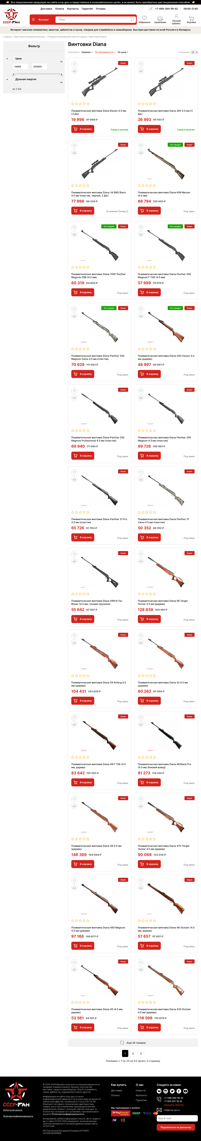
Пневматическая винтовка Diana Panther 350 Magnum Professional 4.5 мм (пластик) (97, 439)
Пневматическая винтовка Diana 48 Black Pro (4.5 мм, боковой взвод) (164, 766)
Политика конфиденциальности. (68, 1114)
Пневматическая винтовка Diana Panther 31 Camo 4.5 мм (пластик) (163, 521)
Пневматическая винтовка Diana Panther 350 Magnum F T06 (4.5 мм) (164, 276)
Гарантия (87, 8)
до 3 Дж (17, 88)
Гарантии (141, 1100)
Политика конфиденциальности (18, 1116)
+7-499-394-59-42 (166, 8)
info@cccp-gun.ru (172, 1110)
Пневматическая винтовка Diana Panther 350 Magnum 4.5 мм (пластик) (164, 439)
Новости (141, 1090)
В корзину (86, 128)
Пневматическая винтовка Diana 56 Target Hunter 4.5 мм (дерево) (163, 602)
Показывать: (184, 52)
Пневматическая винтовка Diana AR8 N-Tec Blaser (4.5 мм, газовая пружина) (96, 602)
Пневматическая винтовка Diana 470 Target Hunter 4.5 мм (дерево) (163, 847)
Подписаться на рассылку (176, 1127)
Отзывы (101, 8)
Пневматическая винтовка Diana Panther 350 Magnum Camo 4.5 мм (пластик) (97, 357)
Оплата (59, 8)
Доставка (46, 8)
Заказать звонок (174, 1105)
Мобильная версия (12, 1110)
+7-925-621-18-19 (173, 1101)
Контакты (73, 8)
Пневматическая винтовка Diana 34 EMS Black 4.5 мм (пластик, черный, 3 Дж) (98, 194)
